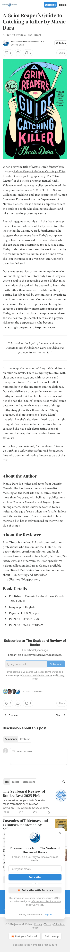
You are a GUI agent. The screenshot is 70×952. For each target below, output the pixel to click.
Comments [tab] (11, 739)
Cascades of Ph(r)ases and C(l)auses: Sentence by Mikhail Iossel (25, 825)
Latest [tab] (15, 781)
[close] (60, 833)
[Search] (63, 781)
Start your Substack (26, 936)
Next (59, 715)
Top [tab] (7, 781)
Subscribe (50, 4)
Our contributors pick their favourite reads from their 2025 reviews (24, 802)
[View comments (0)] (18, 52)
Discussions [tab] (28, 781)
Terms (47, 924)
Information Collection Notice (46, 901)
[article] (35, 801)
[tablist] (17, 739)
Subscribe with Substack (37, 890)
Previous (13, 715)
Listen (62, 43)
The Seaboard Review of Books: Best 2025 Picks (24, 793)
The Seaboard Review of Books (27, 41)
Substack (18, 944)
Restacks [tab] (25, 739)
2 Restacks (37, 691)
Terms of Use (53, 897)
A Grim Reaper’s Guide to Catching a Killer (39, 171)
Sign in (63, 4)
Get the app (52, 936)
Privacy (38, 924)
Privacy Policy (37, 904)
